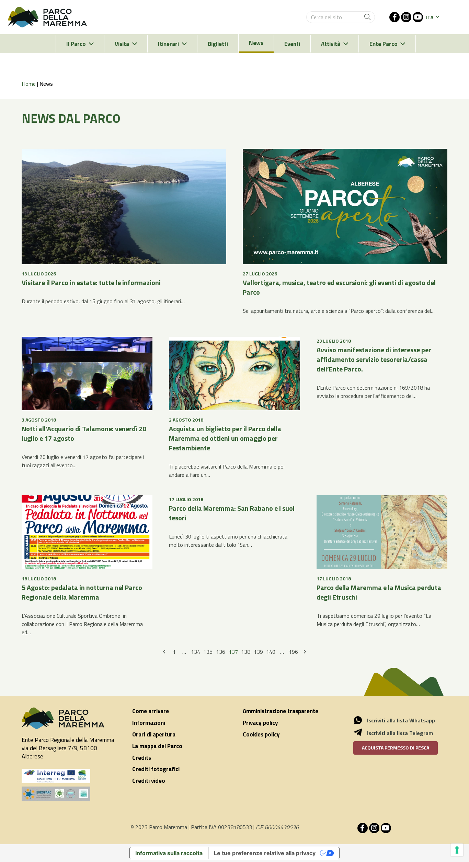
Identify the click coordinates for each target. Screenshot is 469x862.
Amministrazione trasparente (280, 711)
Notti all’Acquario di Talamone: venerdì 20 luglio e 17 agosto (84, 433)
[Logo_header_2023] (47, 17)
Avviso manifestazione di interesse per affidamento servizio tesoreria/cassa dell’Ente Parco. (374, 359)
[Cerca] (367, 17)
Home (29, 84)
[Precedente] (164, 652)
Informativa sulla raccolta (169, 853)
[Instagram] (406, 17)
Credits (141, 757)
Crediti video (148, 780)
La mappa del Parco (157, 746)
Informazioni (148, 722)
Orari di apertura (153, 734)
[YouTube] (418, 17)
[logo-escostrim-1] (56, 776)
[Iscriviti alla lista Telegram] (361, 733)
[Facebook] (394, 17)
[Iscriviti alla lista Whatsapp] (361, 720)
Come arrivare (150, 711)
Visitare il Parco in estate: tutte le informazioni (91, 282)
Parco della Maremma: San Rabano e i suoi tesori (232, 513)
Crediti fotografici (156, 769)
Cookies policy (261, 734)
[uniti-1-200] (69, 794)
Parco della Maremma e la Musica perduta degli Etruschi (379, 592)
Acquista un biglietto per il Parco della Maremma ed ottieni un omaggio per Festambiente (225, 438)
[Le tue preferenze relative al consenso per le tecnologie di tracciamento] (457, 850)
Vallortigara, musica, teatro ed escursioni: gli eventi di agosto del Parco (339, 287)
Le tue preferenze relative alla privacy (265, 853)
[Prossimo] (304, 652)
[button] (432, 17)
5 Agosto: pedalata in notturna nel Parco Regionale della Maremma (82, 592)
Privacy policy (260, 722)
